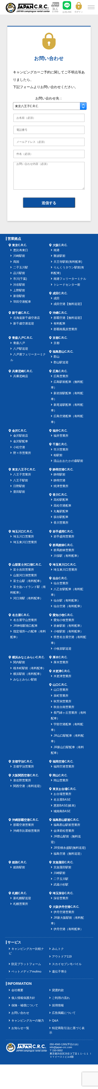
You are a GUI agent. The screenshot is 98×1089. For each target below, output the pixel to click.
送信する (49, 203)
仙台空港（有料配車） (68, 606)
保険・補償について (24, 1005)
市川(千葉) (20, 278)
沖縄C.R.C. (60, 312)
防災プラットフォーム (26, 964)
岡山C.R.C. (60, 775)
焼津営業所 (61, 486)
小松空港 (19, 447)
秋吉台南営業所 (64, 707)
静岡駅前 (59, 474)
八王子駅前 (20, 480)
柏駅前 (58, 455)
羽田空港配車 (22, 301)
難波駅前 (59, 255)
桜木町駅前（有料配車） (29, 668)
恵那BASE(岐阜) (64, 805)
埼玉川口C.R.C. (22, 531)
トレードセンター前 (67, 284)
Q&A (55, 1020)
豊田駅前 (19, 491)
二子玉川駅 (20, 267)
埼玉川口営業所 (23, 536)
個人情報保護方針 (23, 998)
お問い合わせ (20, 1013)
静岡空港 (59, 480)
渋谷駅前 (19, 284)
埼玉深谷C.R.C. (63, 893)
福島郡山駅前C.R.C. (66, 820)
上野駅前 (19, 290)
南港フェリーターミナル (70, 278)
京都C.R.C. (60, 337)
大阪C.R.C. (60, 245)
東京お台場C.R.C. (64, 789)
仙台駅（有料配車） (67, 600)
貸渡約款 (58, 990)
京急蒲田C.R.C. (63, 862)
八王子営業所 (22, 474)
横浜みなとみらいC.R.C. (28, 657)
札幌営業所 (20, 904)
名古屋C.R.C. (21, 615)
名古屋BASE (62, 799)
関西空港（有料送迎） (28, 786)
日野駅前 (19, 486)
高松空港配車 (62, 505)
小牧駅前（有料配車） (68, 631)
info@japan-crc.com (61, 1047)
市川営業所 (61, 449)
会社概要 (17, 990)
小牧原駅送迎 (62, 648)
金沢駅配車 (20, 441)
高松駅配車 (61, 499)
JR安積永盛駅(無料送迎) (70, 847)
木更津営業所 (62, 676)
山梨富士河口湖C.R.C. (27, 564)
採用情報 (58, 1005)
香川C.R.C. (60, 494)
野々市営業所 (22, 453)
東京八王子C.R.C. (24, 469)
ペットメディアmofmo (26, 971)
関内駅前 (19, 662)
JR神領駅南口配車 (25, 625)
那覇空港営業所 (23, 825)
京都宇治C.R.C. (22, 761)
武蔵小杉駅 (61, 884)
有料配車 (59, 323)
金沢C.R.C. (19, 430)
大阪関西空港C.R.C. (25, 775)
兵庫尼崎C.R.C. (22, 371)
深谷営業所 (61, 898)
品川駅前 (19, 273)
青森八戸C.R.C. (22, 337)
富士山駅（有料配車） (28, 581)
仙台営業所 (61, 583)
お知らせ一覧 (20, 1028)
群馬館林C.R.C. (63, 545)
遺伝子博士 (59, 971)
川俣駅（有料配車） (67, 555)
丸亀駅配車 (61, 511)
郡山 (56, 356)
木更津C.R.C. (61, 671)
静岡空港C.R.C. (63, 469)
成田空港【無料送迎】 (68, 304)
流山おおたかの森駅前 (68, 461)
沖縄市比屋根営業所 (26, 830)
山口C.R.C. (60, 684)
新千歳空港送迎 (23, 323)
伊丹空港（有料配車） (68, 929)
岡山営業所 (61, 780)
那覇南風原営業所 (65, 329)
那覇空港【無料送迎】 (68, 317)
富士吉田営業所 (23, 569)
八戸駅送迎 (20, 348)
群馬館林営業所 (64, 550)
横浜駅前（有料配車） (28, 674)
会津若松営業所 (64, 830)
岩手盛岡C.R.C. (63, 531)
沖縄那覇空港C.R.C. (25, 820)
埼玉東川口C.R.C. (64, 564)
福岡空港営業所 (64, 766)
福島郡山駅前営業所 (67, 825)
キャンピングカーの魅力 (27, 1020)
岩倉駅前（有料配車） (68, 625)
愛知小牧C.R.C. (63, 615)
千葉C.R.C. (60, 444)
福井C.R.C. (60, 430)
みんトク (58, 948)
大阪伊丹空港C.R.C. (66, 906)
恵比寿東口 (20, 250)
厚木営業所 (61, 662)
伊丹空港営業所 (64, 912)
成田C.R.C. (60, 293)
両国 (16, 261)
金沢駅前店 (20, 435)
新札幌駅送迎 (22, 898)
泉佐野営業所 (22, 780)
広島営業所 (61, 376)
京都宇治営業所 (23, 766)
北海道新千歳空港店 (26, 317)
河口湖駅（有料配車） (28, 598)
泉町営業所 (61, 695)
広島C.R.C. (60, 371)
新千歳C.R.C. (21, 312)
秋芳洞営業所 (62, 701)
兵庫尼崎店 (20, 376)
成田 (56, 298)
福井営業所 (61, 435)
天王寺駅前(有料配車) (68, 261)
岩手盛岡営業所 (64, 536)
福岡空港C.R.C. (63, 761)
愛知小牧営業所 (64, 620)
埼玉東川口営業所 (25, 542)
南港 (56, 250)
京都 (56, 343)
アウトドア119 (62, 956)
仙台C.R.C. (60, 578)
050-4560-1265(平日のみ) (64, 1044)
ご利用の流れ (61, 998)
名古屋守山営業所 (25, 620)
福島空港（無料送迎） (68, 853)
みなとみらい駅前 (25, 679)
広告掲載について (64, 1013)
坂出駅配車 (61, 517)
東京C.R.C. (19, 245)
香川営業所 (61, 522)
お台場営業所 (62, 794)
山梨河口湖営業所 (25, 575)
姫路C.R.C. (19, 862)
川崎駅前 (19, 255)
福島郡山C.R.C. (63, 351)
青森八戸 (19, 343)
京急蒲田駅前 (62, 867)
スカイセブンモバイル (67, 964)
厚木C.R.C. (60, 657)
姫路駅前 (19, 867)
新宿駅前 (19, 296)
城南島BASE (62, 811)
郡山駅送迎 (61, 362)
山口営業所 (61, 689)
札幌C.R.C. (19, 893)
